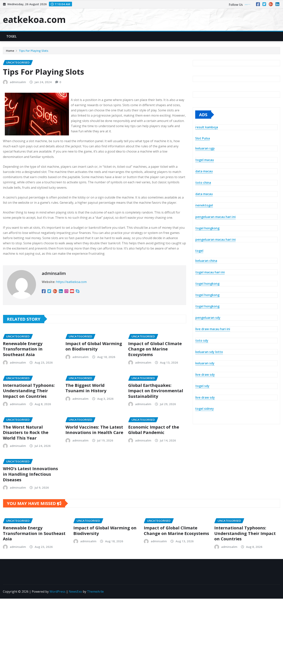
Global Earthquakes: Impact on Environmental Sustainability (155, 390)
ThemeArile (95, 591)
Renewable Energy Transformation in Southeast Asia (23, 348)
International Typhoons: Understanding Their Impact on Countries (29, 390)
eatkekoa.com (34, 19)
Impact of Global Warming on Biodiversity (93, 346)
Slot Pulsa (202, 138)
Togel (11, 36)
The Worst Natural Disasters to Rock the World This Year (25, 432)
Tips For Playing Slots (33, 51)
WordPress (57, 591)
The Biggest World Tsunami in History (85, 388)
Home (10, 51)
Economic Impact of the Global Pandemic (153, 429)
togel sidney (204, 408)
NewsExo (75, 591)
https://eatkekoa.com (71, 282)
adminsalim (18, 82)
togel (199, 251)
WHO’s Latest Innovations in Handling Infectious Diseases (30, 474)
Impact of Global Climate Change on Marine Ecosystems (155, 348)
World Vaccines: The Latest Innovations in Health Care (94, 429)
